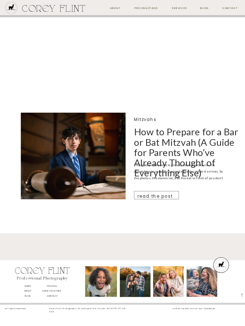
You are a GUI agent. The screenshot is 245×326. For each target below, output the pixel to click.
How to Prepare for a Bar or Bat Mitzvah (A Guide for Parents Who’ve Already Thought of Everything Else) (186, 152)
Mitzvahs (145, 120)
